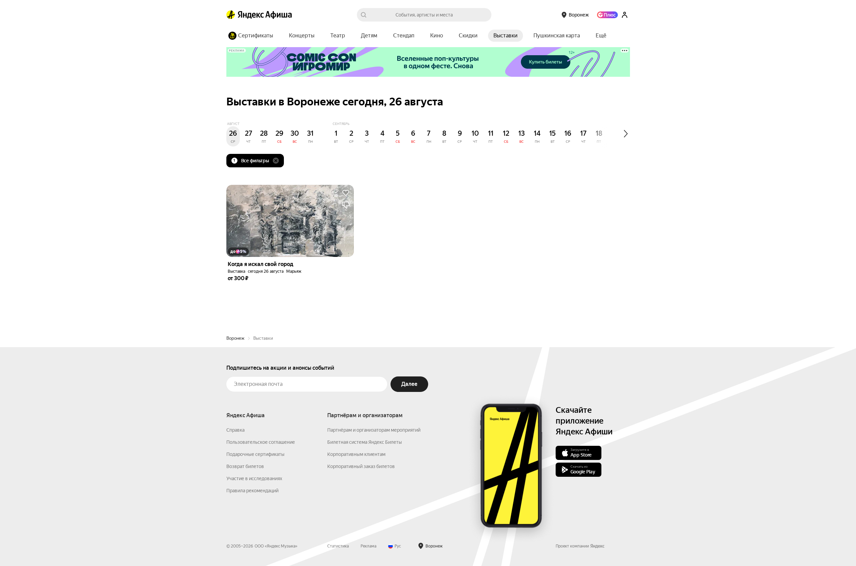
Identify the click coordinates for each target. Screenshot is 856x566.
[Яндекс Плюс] (607, 14)
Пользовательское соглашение (260, 442)
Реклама (368, 546)
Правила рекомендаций (252, 490)
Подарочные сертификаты (255, 454)
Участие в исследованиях (254, 478)
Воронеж (235, 338)
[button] (601, 36)
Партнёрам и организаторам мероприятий (373, 430)
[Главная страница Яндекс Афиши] (230, 14)
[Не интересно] (346, 205)
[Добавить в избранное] (346, 193)
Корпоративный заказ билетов (361, 466)
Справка (235, 430)
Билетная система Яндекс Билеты (364, 442)
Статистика (338, 546)
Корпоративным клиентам (356, 454)
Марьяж (293, 271)
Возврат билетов (245, 466)
